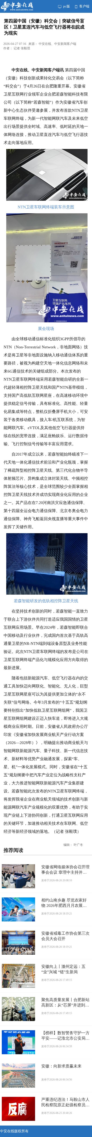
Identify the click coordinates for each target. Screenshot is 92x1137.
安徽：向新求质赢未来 (61, 1066)
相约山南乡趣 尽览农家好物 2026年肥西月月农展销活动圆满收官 (64, 903)
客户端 (83, 6)
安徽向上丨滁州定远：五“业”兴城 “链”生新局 (63, 969)
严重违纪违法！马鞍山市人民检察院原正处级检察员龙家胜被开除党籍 (65, 1102)
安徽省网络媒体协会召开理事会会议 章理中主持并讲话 (65, 870)
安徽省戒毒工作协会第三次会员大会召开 (65, 936)
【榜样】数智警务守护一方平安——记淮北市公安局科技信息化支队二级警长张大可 (65, 1036)
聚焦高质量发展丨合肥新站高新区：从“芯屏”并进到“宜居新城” (65, 1002)
